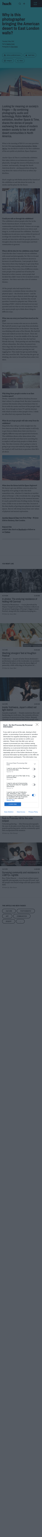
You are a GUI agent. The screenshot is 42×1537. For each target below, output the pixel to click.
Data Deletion (8, 812)
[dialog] (21, 768)
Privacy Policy (33, 812)
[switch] (33, 769)
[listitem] (21, 763)
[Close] (38, 725)
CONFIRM (13, 804)
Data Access (21, 812)
